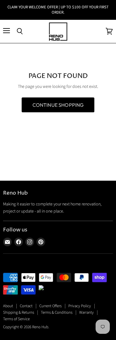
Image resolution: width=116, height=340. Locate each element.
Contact (26, 306)
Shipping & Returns (18, 312)
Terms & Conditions (56, 312)
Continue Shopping (58, 105)
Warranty (86, 312)
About (8, 306)
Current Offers (50, 306)
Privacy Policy (79, 306)
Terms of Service (16, 319)
